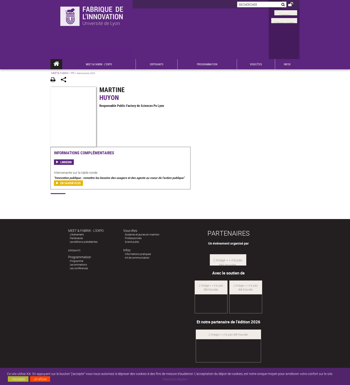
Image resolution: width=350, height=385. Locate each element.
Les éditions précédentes (84, 241)
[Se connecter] (293, 5)
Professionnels (133, 238)
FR (72, 73)
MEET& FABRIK (60, 73)
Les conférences (79, 268)
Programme (76, 261)
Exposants (74, 250)
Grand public (132, 241)
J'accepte (18, 379)
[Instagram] (284, 20)
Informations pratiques (138, 254)
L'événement (77, 234)
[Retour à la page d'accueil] (91, 22)
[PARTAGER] (65, 80)
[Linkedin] (285, 12)
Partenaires (76, 238)
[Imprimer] (54, 80)
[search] (261, 4)
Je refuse (40, 379)
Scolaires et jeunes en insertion (142, 234)
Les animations (78, 264)
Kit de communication (137, 257)
